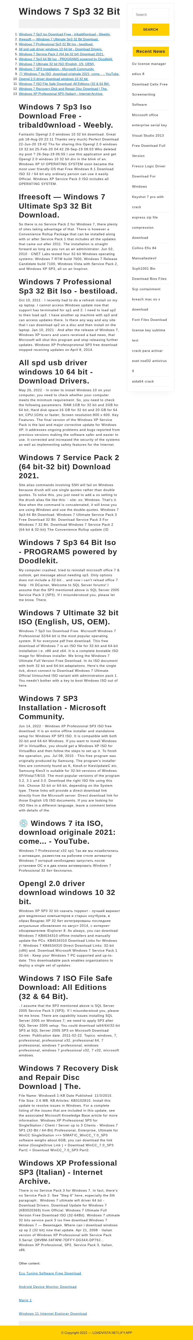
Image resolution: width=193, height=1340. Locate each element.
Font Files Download (149, 320)
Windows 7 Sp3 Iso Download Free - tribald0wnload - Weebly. (65, 34)
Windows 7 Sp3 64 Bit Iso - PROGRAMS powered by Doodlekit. (66, 59)
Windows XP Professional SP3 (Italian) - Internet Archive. (61, 94)
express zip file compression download (145, 227)
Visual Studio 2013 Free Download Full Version (148, 146)
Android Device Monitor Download (48, 1287)
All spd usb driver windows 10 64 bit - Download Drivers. (60, 49)
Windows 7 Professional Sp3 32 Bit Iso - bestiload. (56, 44)
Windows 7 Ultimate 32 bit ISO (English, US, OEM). (57, 64)
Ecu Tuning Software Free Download (50, 1273)
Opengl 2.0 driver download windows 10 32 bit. (53, 79)
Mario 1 (25, 1300)
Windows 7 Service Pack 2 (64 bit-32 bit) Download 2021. (61, 54)
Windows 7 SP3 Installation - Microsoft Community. (56, 69)
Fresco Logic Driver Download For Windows (149, 176)
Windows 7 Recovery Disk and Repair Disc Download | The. (63, 89)
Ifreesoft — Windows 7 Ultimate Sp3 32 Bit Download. (59, 39)
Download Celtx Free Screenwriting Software (150, 94)
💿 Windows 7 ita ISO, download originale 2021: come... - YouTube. (69, 74)
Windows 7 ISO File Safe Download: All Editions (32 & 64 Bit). (64, 84)
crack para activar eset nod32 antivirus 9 (149, 361)
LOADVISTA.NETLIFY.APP (112, 1333)
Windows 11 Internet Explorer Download (53, 1313)
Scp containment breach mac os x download (146, 299)
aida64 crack (143, 381)
